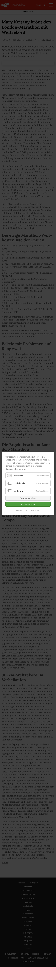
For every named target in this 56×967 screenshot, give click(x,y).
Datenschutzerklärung (15, 468)
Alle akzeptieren (28, 504)
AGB (27, 510)
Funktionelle (19, 483)
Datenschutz (35, 510)
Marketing (18, 490)
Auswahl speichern (28, 498)
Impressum (20, 510)
